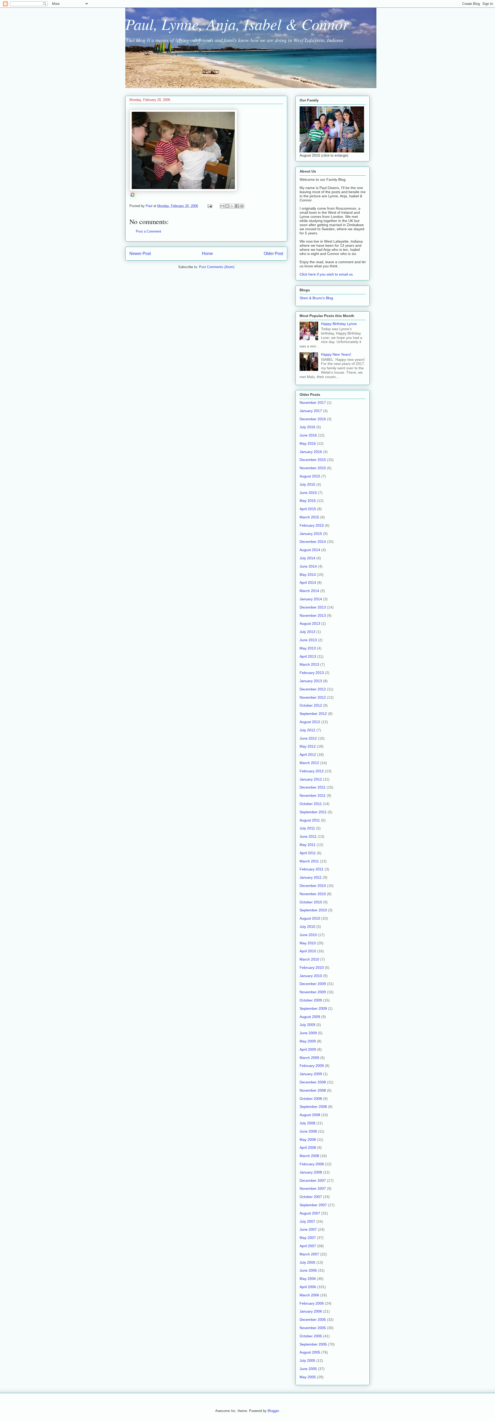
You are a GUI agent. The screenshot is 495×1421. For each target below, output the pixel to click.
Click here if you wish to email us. (327, 274)
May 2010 (308, 943)
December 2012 (313, 689)
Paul (149, 206)
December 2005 (313, 1319)
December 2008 (313, 1082)
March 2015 (309, 517)
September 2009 (313, 1008)
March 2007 (309, 1254)
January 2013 (311, 681)
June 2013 (308, 640)
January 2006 (311, 1311)
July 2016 (307, 427)
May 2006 (308, 1279)
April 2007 (308, 1246)
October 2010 (311, 902)
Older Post (273, 253)
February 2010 (312, 967)
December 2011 (313, 787)
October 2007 (311, 1197)
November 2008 (313, 1090)
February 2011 (312, 869)
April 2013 (308, 656)
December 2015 (313, 460)
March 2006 (309, 1295)
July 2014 (307, 558)
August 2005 (310, 1352)
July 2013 (307, 632)
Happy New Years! (336, 354)
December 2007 (313, 1180)
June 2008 (308, 1131)
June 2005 (308, 1369)
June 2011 (308, 836)
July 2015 (307, 484)
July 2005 (307, 1360)
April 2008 (308, 1147)
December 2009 (313, 984)
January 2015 (311, 534)
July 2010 (307, 926)
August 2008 (310, 1115)
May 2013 (308, 648)
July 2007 (307, 1221)
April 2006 (308, 1287)
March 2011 (309, 861)
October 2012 (311, 705)
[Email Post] (209, 206)
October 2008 (311, 1099)
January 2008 (311, 1172)
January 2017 (311, 411)
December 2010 (313, 886)
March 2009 (309, 1058)
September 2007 (313, 1205)
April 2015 (308, 509)
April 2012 (308, 754)
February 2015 (312, 525)
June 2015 (308, 493)
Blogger (273, 1411)
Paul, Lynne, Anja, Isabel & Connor (237, 23)
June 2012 (308, 738)
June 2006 (308, 1270)
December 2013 (313, 607)
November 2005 (313, 1328)
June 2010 (308, 935)
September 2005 (313, 1344)
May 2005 (308, 1377)
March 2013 (309, 664)
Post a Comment (148, 231)
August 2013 (310, 623)
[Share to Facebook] (237, 206)
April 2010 (308, 951)
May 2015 (308, 501)
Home (207, 253)
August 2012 (310, 722)
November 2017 (313, 402)
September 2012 (313, 714)
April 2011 (308, 853)
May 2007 (308, 1238)
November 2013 (313, 615)
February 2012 (312, 771)
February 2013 (312, 673)
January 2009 (311, 1074)
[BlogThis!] (227, 206)
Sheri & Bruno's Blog (316, 298)
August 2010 (310, 918)
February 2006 (312, 1303)
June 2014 (308, 566)
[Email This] (222, 206)
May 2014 (308, 574)
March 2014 (309, 591)
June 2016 (308, 435)
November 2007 (313, 1188)
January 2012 (311, 779)
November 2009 (313, 992)
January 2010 (311, 976)
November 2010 (313, 894)
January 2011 (311, 877)
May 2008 (308, 1139)
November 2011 (313, 795)
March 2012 (309, 763)
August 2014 (310, 550)
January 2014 (311, 599)
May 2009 (308, 1041)
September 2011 (313, 812)
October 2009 (311, 1000)
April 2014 (308, 582)
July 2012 (307, 730)
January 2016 (311, 452)
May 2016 (308, 443)
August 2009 (310, 1017)
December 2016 (313, 419)
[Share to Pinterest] (241, 206)
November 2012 (313, 697)
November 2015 (313, 468)
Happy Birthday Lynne (339, 324)
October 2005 (311, 1336)
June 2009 (308, 1033)
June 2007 (308, 1229)
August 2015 (310, 476)
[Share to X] (232, 206)
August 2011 (310, 820)
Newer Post (140, 253)
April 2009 (308, 1049)
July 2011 (307, 828)
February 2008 (312, 1164)
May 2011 (308, 845)
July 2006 (307, 1262)
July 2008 (307, 1123)
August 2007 (310, 1213)
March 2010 (309, 959)
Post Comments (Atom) (216, 267)
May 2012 (308, 746)
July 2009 (307, 1025)
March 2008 (309, 1156)
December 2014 (313, 542)
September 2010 (313, 910)
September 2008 (313, 1107)
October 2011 (311, 804)
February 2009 (312, 1066)
